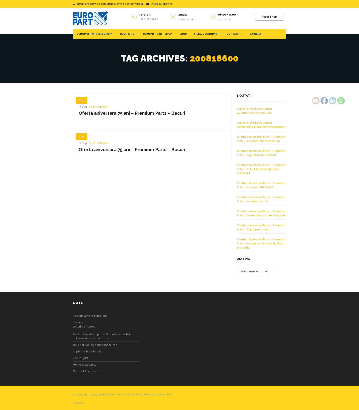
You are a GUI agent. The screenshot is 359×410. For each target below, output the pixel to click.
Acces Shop (269, 16)
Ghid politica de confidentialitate (95, 345)
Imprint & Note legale (87, 351)
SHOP (183, 33)
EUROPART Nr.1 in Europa (95, 33)
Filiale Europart (206, 33)
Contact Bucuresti (85, 371)
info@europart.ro (161, 4)
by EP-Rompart (98, 107)
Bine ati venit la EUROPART (90, 316)
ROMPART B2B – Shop (157, 33)
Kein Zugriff (80, 358)
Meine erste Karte (84, 365)
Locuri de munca (84, 326)
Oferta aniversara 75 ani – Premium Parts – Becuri (132, 113)
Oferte (81, 100)
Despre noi (128, 33)
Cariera (255, 33)
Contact (233, 33)
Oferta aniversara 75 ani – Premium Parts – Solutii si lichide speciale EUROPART (261, 169)
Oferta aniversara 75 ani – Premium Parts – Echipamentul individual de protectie (261, 244)
